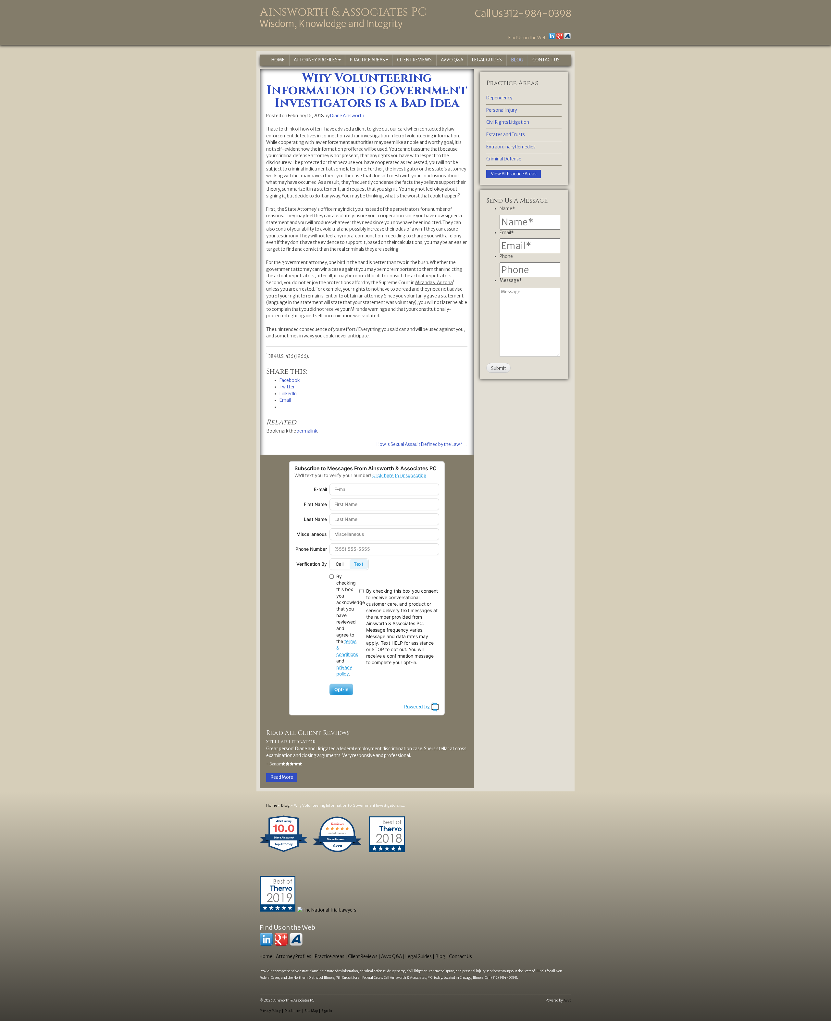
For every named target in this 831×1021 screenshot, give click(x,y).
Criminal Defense (503, 159)
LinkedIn (552, 36)
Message (511, 280)
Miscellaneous (311, 534)
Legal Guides (487, 60)
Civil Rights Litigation (507, 122)
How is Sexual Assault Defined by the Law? (422, 444)
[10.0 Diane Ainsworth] (284, 852)
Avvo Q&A (452, 60)
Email (507, 232)
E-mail (320, 489)
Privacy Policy (270, 1011)
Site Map (311, 1011)
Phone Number (311, 549)
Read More (282, 777)
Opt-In (341, 689)
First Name (315, 504)
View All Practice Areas (514, 174)
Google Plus (559, 36)
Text (358, 564)
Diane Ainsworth (347, 116)
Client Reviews (414, 60)
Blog (517, 60)
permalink (307, 431)
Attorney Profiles (316, 60)
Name (507, 208)
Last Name (315, 519)
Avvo (567, 36)
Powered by (417, 706)
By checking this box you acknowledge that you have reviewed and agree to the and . (346, 625)
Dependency (499, 98)
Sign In (326, 1011)
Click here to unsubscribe (399, 475)
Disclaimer (292, 1011)
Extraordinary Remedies (511, 147)
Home (278, 60)
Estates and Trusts (505, 134)
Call (339, 564)
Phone (506, 256)
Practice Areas (368, 60)
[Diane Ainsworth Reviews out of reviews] (337, 852)
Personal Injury (501, 110)
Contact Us (546, 60)
